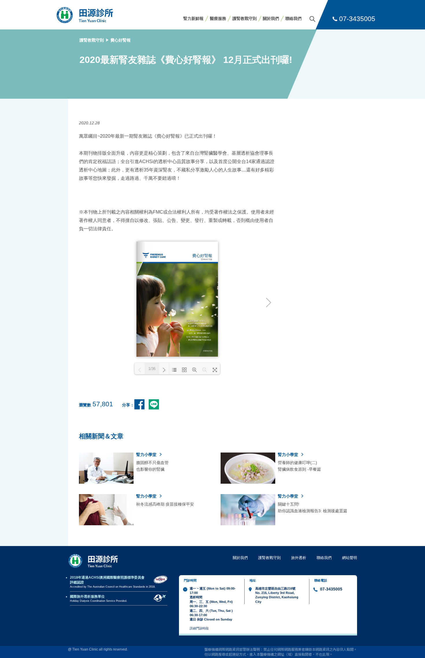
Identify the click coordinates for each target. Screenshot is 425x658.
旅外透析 (298, 558)
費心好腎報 (120, 40)
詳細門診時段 (199, 628)
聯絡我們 (293, 18)
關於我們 (271, 18)
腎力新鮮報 (193, 18)
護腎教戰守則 (244, 18)
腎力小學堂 (147, 455)
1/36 (152, 369)
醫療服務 (218, 18)
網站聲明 (349, 558)
